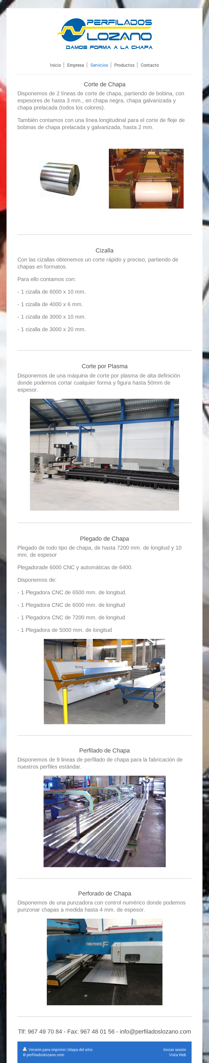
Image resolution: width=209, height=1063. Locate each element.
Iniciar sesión (174, 1049)
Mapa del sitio (80, 1049)
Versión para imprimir (47, 1049)
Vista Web (177, 1054)
